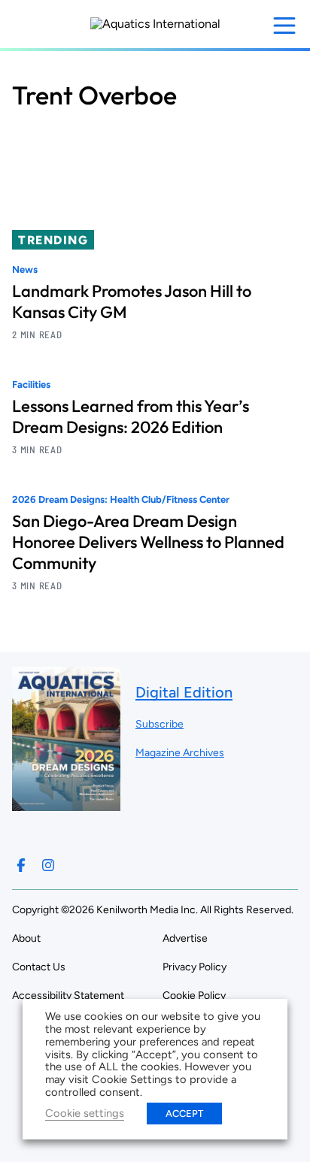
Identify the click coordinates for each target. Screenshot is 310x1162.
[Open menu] (284, 26)
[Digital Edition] (66, 804)
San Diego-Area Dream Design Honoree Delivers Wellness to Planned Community (148, 541)
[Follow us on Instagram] (48, 865)
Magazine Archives (179, 752)
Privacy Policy (194, 967)
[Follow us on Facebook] (21, 865)
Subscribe (159, 724)
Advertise (185, 938)
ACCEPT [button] (184, 1113)
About (26, 938)
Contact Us (38, 967)
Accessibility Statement (68, 995)
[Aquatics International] (155, 24)
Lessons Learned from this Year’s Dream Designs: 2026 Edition (130, 416)
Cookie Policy (194, 995)
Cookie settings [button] (84, 1113)
